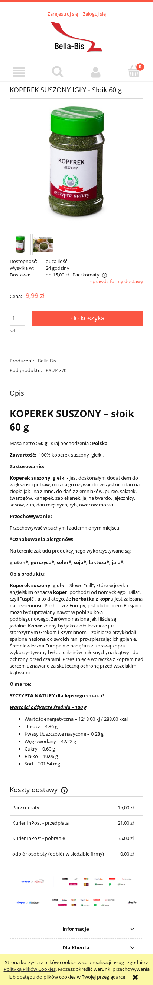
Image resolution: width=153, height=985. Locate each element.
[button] (19, 72)
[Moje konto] (95, 72)
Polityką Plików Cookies (30, 969)
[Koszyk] (134, 71)
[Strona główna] (76, 35)
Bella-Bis (47, 360)
